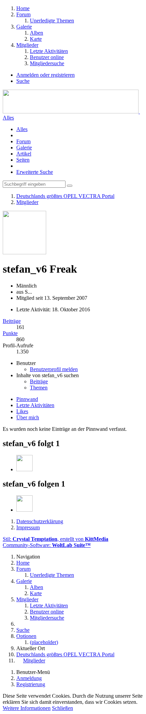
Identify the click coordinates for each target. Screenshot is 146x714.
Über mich (27, 417)
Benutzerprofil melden (54, 369)
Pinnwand (27, 399)
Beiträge (12, 321)
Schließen (62, 708)
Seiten (23, 160)
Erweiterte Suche (34, 172)
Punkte (10, 333)
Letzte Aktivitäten (35, 405)
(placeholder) (44, 642)
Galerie (24, 147)
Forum (23, 141)
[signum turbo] (24, 469)
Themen (39, 387)
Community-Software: (47, 545)
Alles (8, 118)
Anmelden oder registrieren (45, 75)
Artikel (23, 154)
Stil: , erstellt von (55, 539)
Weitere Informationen (27, 708)
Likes (22, 411)
